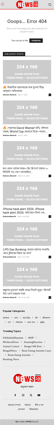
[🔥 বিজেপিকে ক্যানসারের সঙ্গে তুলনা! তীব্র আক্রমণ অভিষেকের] (27, 72)
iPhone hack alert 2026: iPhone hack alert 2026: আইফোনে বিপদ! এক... (25, 210)
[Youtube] (39, 395)
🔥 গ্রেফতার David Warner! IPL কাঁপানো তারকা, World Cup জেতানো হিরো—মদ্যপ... (25, 129)
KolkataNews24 (9, 216)
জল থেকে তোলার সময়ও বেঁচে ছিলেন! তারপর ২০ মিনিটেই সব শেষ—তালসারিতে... (25, 170)
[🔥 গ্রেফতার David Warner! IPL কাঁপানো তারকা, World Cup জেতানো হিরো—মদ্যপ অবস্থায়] (27, 112)
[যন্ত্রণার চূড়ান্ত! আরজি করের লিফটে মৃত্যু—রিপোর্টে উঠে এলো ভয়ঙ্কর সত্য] (27, 274)
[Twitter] (31, 395)
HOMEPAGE (36, 41)
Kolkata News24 (9, 95)
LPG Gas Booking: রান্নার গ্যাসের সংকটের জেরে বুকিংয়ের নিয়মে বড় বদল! (26, 251)
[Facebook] (15, 395)
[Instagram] (23, 395)
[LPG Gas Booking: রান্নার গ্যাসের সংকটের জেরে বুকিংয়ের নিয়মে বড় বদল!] (27, 234)
